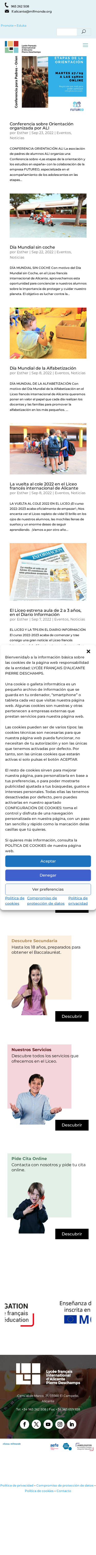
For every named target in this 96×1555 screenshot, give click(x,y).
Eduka (21, 25)
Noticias (17, 138)
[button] (88, 651)
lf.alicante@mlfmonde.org (32, 11)
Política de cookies (39, 1491)
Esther (22, 132)
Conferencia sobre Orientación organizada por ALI (41, 125)
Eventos (64, 132)
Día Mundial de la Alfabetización (43, 368)
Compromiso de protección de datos (64, 1485)
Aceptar (48, 861)
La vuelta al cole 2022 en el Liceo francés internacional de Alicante (44, 486)
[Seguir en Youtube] (48, 1424)
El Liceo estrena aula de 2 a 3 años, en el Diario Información (45, 612)
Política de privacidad (16, 1485)
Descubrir (72, 1016)
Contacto (64, 1491)
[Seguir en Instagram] (60, 1424)
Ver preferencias (48, 889)
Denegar (48, 875)
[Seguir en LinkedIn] (71, 1424)
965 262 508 (20, 6)
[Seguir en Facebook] (24, 1424)
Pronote (7, 25)
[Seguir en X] (36, 1424)
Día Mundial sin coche (32, 247)
